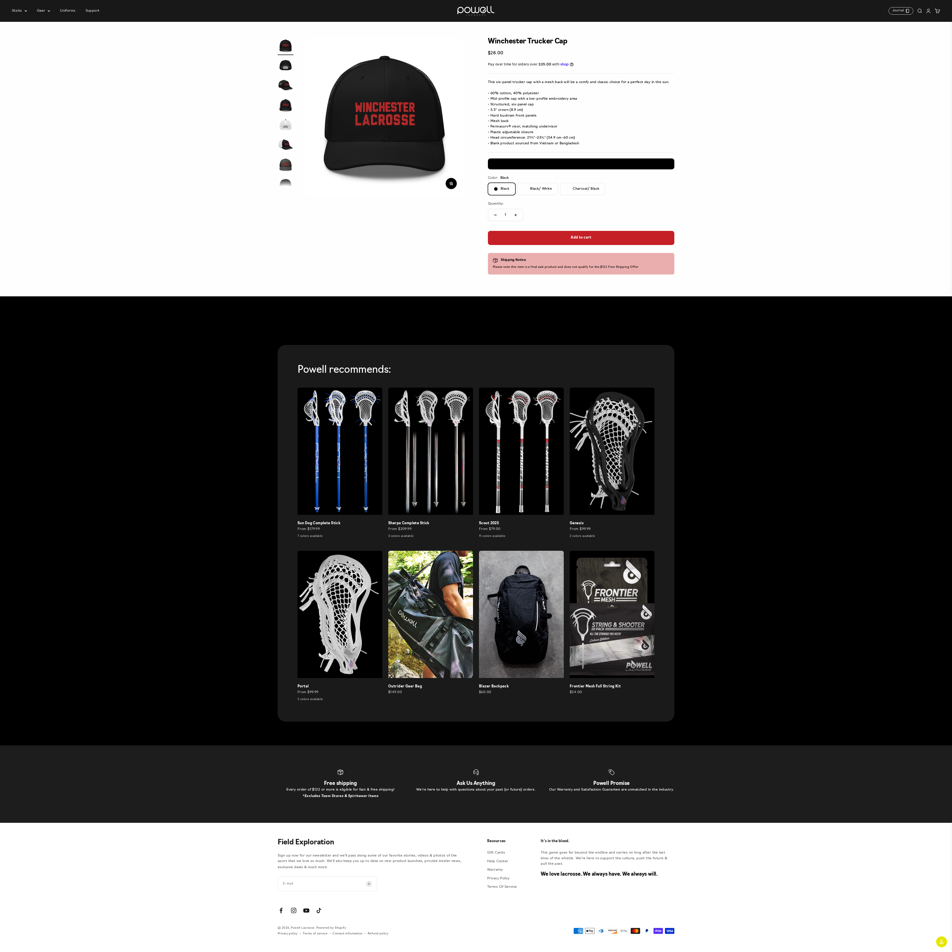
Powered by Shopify (331, 927)
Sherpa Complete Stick (408, 523)
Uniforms (67, 11)
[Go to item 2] (286, 66)
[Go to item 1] (286, 46)
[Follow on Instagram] (293, 910)
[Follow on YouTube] (306, 910)
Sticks (17, 11)
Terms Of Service (502, 887)
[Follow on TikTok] (319, 910)
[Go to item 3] (286, 86)
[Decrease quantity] (495, 215)
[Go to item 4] (286, 106)
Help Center (497, 861)
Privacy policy (288, 933)
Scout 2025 (489, 523)
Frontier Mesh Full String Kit (595, 686)
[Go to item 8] (286, 185)
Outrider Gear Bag (405, 686)
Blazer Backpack (494, 686)
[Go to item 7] (286, 165)
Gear (41, 11)
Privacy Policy (498, 878)
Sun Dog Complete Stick (319, 523)
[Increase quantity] (515, 215)
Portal (303, 686)
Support (93, 11)
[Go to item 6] (286, 145)
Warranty (495, 870)
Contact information (347, 933)
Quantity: (496, 204)
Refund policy (378, 933)
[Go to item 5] (286, 125)
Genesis (577, 523)
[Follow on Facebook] (281, 910)
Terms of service (315, 933)
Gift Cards (496, 853)
